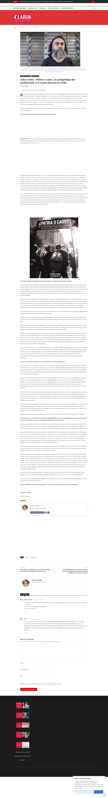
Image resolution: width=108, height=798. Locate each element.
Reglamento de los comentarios (23, 756)
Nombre (22, 663)
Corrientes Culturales (33, 28)
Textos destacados (53, 8)
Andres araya (28, 599)
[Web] (48, 512)
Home (14, 28)
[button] (92, 1)
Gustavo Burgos (24, 86)
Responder (26, 611)
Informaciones (32, 8)
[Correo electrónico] (46, 512)
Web (21, 675)
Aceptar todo (99, 792)
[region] (89, 785)
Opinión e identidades (19, 8)
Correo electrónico (24, 669)
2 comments (42, 86)
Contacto (22, 760)
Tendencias (42, 8)
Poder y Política (35, 76)
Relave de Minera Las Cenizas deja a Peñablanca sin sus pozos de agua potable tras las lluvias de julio (43, 1)
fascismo (26, 557)
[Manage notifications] (104, 795)
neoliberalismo (33, 557)
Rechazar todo (88, 792)
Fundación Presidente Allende (22, 752)
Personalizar (79, 792)
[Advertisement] (54, 127)
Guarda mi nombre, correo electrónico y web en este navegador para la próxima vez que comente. (40, 684)
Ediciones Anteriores (67, 8)
